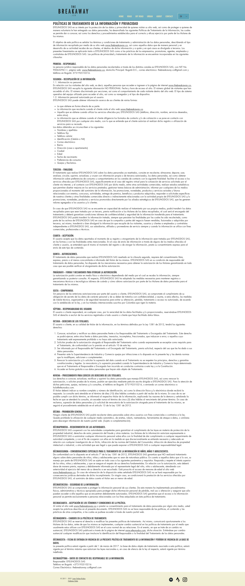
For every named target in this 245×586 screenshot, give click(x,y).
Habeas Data (73, 581)
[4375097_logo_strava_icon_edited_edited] (178, 580)
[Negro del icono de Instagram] (185, 580)
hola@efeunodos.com (63, 387)
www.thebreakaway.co (116, 45)
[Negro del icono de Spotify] (171, 580)
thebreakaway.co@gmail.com (172, 69)
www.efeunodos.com (135, 530)
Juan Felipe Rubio (78, 578)
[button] (129, 15)
